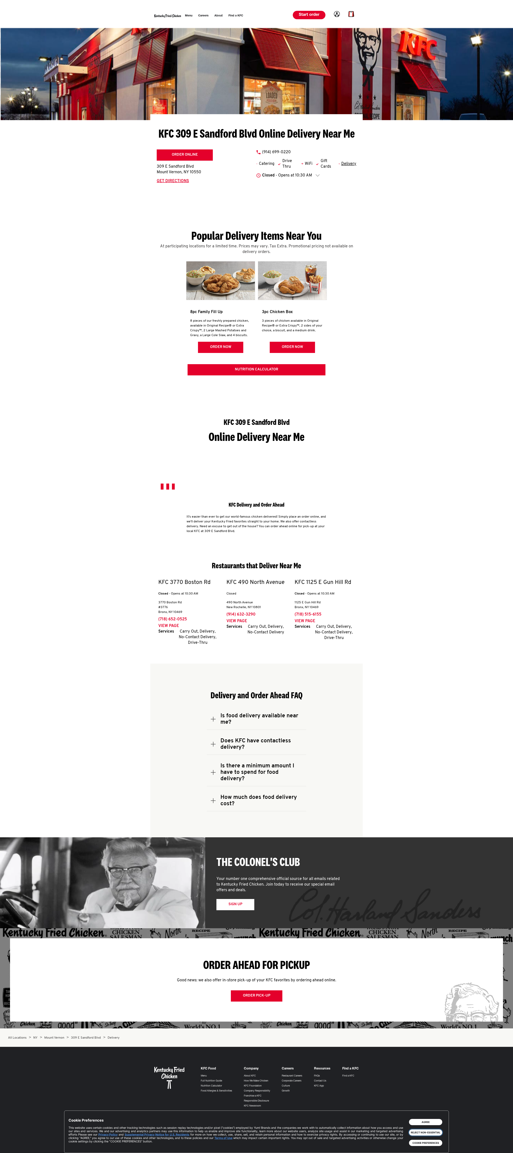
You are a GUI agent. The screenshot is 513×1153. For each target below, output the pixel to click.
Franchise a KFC (253, 1096)
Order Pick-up (256, 996)
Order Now (220, 347)
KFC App (319, 1086)
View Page (168, 626)
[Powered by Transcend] (75, 1147)
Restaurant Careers (292, 1076)
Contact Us (320, 1081)
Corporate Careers (291, 1081)
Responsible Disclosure (256, 1101)
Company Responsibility (257, 1091)
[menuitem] (188, 15)
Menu (204, 1076)
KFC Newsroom (252, 1106)
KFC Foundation (253, 1086)
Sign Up (235, 904)
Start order (309, 15)
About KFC (250, 1076)
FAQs (317, 1076)
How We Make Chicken (256, 1081)
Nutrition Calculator (256, 369)
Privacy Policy (108, 1134)
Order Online (185, 155)
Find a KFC (348, 1076)
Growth (286, 1091)
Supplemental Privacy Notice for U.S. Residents (157, 1134)
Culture (286, 1086)
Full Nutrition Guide (211, 1081)
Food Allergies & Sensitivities (216, 1091)
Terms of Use (223, 1138)
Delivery (348, 164)
